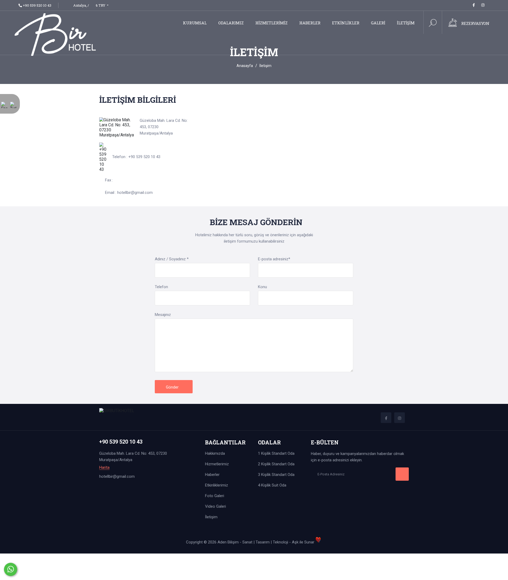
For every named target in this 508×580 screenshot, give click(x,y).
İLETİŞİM (406, 22)
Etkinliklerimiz (216, 485)
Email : (129, 192)
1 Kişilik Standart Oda (276, 453)
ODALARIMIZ (231, 22)
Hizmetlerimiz (217, 464)
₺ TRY (101, 5)
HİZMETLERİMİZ (271, 22)
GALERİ (378, 22)
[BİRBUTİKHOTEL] (55, 34)
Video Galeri (215, 506)
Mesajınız (163, 314)
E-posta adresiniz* (274, 259)
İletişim (211, 517)
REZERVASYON (475, 23)
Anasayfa (245, 66)
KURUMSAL (195, 22)
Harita (104, 467)
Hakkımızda (215, 453)
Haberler (212, 474)
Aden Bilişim (228, 542)
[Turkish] (13, 108)
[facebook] (474, 5)
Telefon (161, 286)
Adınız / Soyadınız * (172, 259)
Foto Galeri (214, 495)
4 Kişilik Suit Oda (272, 485)
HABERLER (309, 22)
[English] (4, 108)
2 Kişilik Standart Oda (276, 464)
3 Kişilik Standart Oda (276, 474)
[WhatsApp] (10, 569)
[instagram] (482, 5)
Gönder (173, 387)
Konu (262, 286)
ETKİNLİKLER (345, 22)
